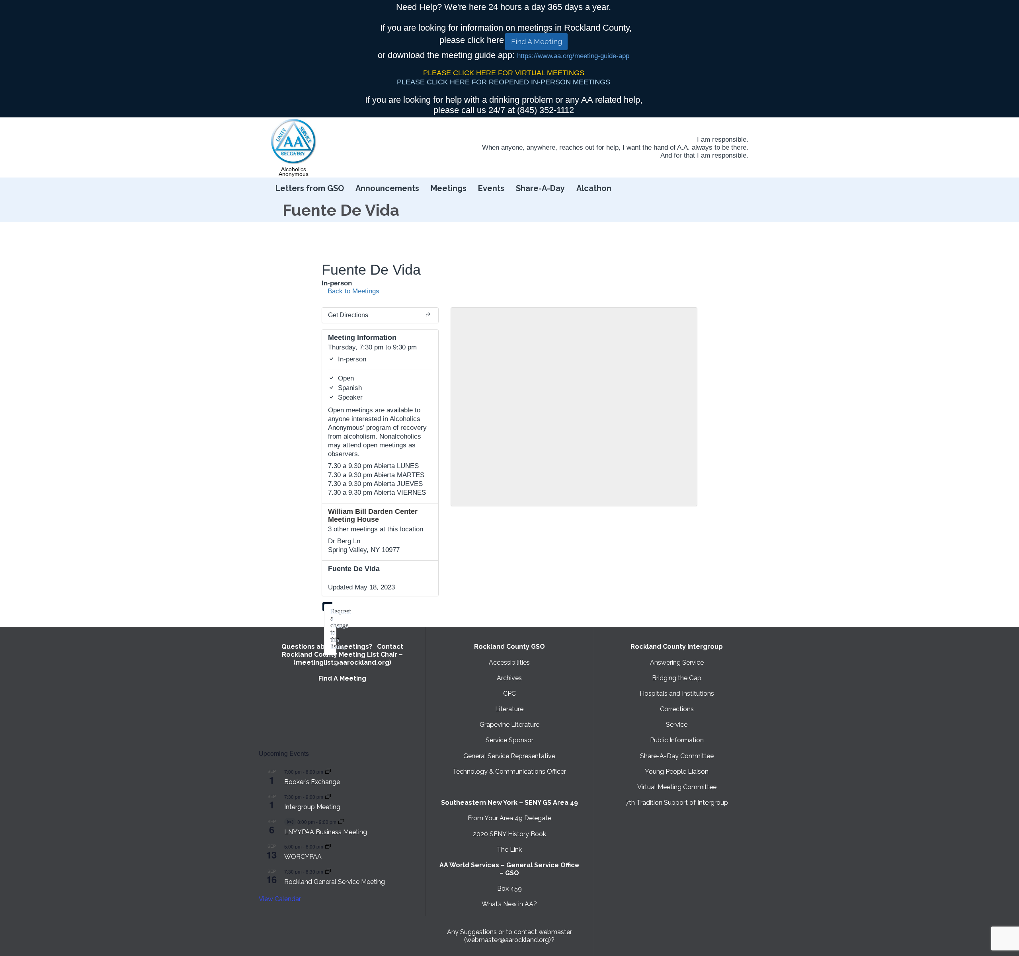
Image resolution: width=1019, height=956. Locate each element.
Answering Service (677, 662)
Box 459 (509, 888)
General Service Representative (509, 756)
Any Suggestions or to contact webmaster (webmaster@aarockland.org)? (509, 936)
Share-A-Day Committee (677, 756)
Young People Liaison (677, 771)
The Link (509, 849)
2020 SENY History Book (509, 834)
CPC (509, 693)
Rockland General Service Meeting (334, 882)
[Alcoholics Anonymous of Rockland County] (294, 142)
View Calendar (280, 899)
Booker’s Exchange (312, 782)
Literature (509, 709)
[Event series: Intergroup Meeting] (328, 796)
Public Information (677, 740)
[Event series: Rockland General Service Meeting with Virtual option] (328, 871)
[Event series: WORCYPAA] (328, 846)
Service (676, 724)
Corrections (677, 709)
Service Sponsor (509, 740)
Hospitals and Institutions (677, 693)
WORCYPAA (303, 856)
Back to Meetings (352, 291)
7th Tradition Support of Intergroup (676, 802)
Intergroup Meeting (312, 807)
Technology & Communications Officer (509, 771)
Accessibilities (509, 662)
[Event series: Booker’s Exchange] (328, 771)
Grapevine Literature (509, 724)
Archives (509, 678)
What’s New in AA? (509, 904)
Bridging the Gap (676, 678)
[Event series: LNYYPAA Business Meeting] (341, 821)
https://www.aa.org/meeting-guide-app (573, 56)
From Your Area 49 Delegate (509, 818)
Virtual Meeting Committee (676, 787)
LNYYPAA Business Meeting (325, 832)
